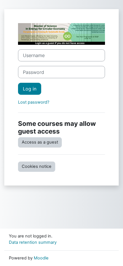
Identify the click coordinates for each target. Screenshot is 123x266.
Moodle (41, 258)
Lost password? (33, 102)
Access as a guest (40, 142)
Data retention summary (33, 242)
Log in (29, 89)
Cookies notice (36, 166)
